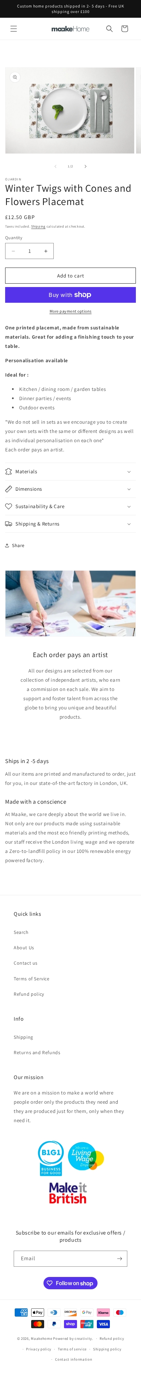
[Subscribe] (119, 1259)
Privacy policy (38, 1349)
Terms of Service (32, 979)
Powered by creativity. (73, 1338)
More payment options (71, 311)
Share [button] (18, 545)
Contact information (73, 1359)
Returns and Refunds (37, 1052)
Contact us (26, 963)
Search (21, 932)
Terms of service (72, 1349)
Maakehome (41, 1338)
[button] (13, 28)
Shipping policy (107, 1349)
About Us (24, 947)
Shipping (38, 226)
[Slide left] (55, 166)
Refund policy (29, 994)
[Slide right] (85, 166)
